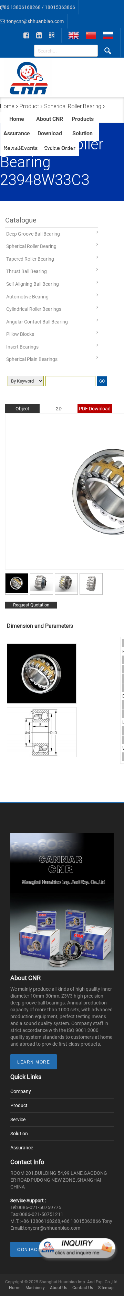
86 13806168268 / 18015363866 (39, 7)
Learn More (33, 1062)
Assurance (16, 133)
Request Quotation (31, 604)
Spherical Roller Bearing (31, 246)
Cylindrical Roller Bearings (33, 309)
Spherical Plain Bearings (32, 359)
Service (17, 1119)
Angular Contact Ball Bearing (37, 322)
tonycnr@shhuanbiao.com (35, 21)
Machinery (35, 1287)
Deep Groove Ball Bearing (33, 234)
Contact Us (82, 1287)
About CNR (49, 119)
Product (19, 1105)
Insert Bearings (22, 347)
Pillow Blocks (20, 334)
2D (59, 408)
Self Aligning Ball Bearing (32, 284)
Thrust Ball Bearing (26, 271)
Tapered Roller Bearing (30, 259)
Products (83, 119)
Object (22, 408)
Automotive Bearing (27, 296)
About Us (58, 1287)
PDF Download (95, 408)
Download (50, 133)
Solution (82, 133)
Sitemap (106, 1287)
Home (16, 119)
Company (20, 1091)
